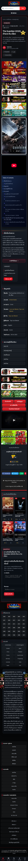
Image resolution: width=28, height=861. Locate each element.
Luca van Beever (14, 309)
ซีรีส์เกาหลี (14, 757)
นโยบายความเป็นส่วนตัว (14, 828)
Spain (8, 665)
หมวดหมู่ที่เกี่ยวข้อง (8, 188)
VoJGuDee (7, 27)
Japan (20, 648)
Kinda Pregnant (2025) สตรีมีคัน (13, 486)
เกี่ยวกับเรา (14, 821)
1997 (24, 635)
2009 (14, 627)
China (8, 651)
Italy (20, 665)
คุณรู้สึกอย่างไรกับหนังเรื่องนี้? (12, 194)
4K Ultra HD (14, 815)
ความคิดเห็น (13, 405)
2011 (4, 627)
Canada (8, 648)
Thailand (20, 651)
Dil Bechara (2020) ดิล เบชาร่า (12, 200)
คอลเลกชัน (14, 786)
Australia (8, 662)
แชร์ (14, 51)
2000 (9, 635)
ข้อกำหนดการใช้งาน (14, 831)
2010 (9, 627)
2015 (9, 623)
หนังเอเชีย (14, 753)
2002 (24, 631)
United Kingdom (20, 645)
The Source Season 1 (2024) (12, 215)
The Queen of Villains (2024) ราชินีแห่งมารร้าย (14, 210)
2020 (9, 620)
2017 (24, 620)
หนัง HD (6, 346)
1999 (14, 635)
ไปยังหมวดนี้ (8, 279)
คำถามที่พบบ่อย (14, 839)
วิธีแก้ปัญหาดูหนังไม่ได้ (14, 842)
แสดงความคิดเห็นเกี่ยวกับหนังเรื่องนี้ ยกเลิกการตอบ (15, 223)
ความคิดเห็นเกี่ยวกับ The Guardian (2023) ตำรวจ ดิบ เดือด (13, 218)
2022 (24, 616)
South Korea (20, 655)
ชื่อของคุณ (6, 586)
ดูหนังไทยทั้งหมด (9, 183)
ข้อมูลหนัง (6, 186)
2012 (24, 623)
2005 (9, 631)
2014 (14, 623)
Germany (8, 658)
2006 (4, 631)
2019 (14, 620)
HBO (14, 812)
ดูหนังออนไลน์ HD (9, 672)
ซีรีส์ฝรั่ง (14, 763)
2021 (4, 620)
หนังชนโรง (14, 776)
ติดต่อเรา (14, 824)
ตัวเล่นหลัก (6, 191)
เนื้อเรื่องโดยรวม (7, 181)
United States (13, 300)
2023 (19, 616)
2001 (4, 635)
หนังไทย (6, 359)
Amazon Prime (14, 805)
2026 (4, 616)
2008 (19, 627)
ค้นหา (23, 8)
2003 (19, 631)
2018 (19, 620)
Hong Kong (20, 658)
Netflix (14, 789)
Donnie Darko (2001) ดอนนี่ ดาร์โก (13, 205)
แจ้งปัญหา (20, 401)
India (20, 662)
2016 (4, 623)
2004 (14, 631)
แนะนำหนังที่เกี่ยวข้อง (10, 196)
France (7, 655)
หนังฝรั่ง (14, 750)
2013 (19, 623)
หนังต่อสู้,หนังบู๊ (15, 19)
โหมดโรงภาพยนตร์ (14, 409)
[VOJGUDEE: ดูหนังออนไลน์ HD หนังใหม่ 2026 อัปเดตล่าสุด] (14, 3)
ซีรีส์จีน (14, 760)
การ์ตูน (14, 782)
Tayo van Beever (13, 316)
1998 (19, 635)
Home (4, 19)
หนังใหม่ (14, 772)
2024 (14, 616)
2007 (24, 627)
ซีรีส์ (14, 779)
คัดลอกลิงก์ (7, 51)
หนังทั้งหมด (8, 19)
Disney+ (14, 808)
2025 (9, 616)
